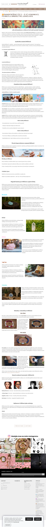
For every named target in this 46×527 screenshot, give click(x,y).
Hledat (10, 4)
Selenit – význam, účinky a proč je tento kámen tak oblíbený (40, 490)
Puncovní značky (27, 489)
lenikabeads (5, 488)
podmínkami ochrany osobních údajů (28, 475)
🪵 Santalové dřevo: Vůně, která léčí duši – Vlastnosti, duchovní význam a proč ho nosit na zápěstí (40, 505)
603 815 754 (5, 485)
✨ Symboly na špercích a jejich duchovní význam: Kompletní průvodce (40, 512)
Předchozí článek (19, 426)
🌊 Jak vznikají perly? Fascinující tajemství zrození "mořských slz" (40, 495)
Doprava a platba (27, 483)
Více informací (16, 522)
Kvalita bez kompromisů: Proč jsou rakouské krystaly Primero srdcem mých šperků (40, 484)
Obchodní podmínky (27, 485)
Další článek (28, 426)
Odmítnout (29, 519)
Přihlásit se (43, 474)
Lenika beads (5, 487)
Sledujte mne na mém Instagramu (24, 436)
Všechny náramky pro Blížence (13, 372)
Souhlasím (38, 519)
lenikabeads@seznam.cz (6, 483)
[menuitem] (2, 9)
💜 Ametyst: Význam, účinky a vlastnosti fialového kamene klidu (40, 500)
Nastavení (7, 525)
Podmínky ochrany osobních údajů (27, 487)
